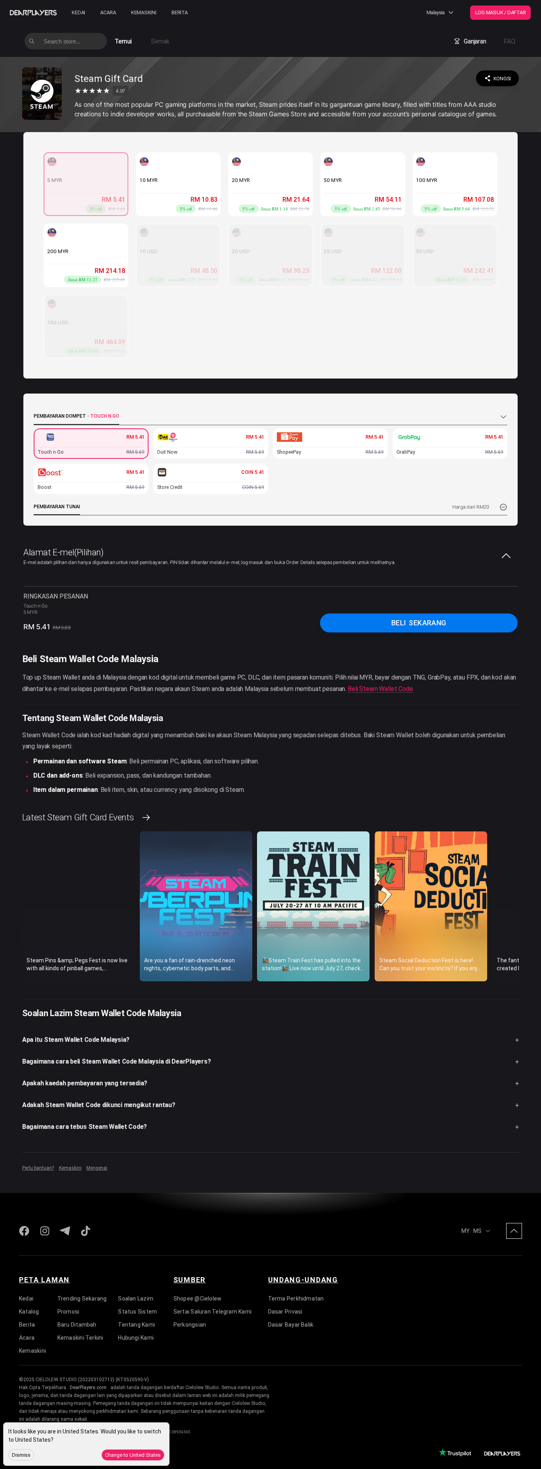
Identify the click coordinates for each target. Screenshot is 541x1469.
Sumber (189, 1280)
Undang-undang (303, 1280)
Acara (108, 12)
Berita (179, 12)
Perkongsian (189, 1324)
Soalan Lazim (135, 1298)
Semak (160, 41)
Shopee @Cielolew (197, 1298)
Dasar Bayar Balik (291, 1324)
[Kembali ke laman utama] (42, 94)
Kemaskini (143, 12)
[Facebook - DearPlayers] (24, 1231)
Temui (123, 41)
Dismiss (21, 1455)
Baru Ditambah (77, 1324)
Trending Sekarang (82, 1298)
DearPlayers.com (88, 1387)
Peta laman (44, 1280)
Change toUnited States (133, 1455)
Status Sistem (137, 1311)
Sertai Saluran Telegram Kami (212, 1311)
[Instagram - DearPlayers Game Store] (45, 1231)
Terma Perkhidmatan (296, 1298)
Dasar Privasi (285, 1311)
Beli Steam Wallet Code (380, 689)
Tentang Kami (136, 1324)
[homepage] (33, 12)
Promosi (68, 1311)
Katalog (29, 1311)
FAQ (509, 41)
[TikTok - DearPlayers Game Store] (85, 1231)
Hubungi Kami (136, 1338)
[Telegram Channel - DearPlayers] (65, 1231)
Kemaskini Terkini (80, 1338)
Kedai (78, 12)
